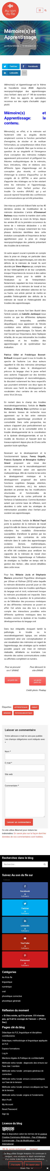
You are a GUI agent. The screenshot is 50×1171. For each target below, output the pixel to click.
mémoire (7, 713)
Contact (34, 1149)
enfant (35, 707)
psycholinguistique (23, 713)
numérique (7, 986)
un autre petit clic (37, 681)
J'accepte (15, 1165)
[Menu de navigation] (40, 10)
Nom (8, 751)
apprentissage (21, 707)
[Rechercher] (45, 10)
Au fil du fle (7, 977)
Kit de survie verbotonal (14, 1149)
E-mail (8, 763)
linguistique (7, 982)
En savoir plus (33, 1165)
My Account (7, 1104)
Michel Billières (13, 46)
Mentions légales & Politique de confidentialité (23, 1058)
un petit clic (13, 680)
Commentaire (12, 785)
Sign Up (5, 1114)
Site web (9, 774)
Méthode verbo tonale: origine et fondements (22, 1095)
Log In (5, 1053)
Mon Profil (6, 1100)
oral (4, 991)
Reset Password (9, 1109)
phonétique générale (11, 1001)
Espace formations (11, 1048)
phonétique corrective (12, 996)
